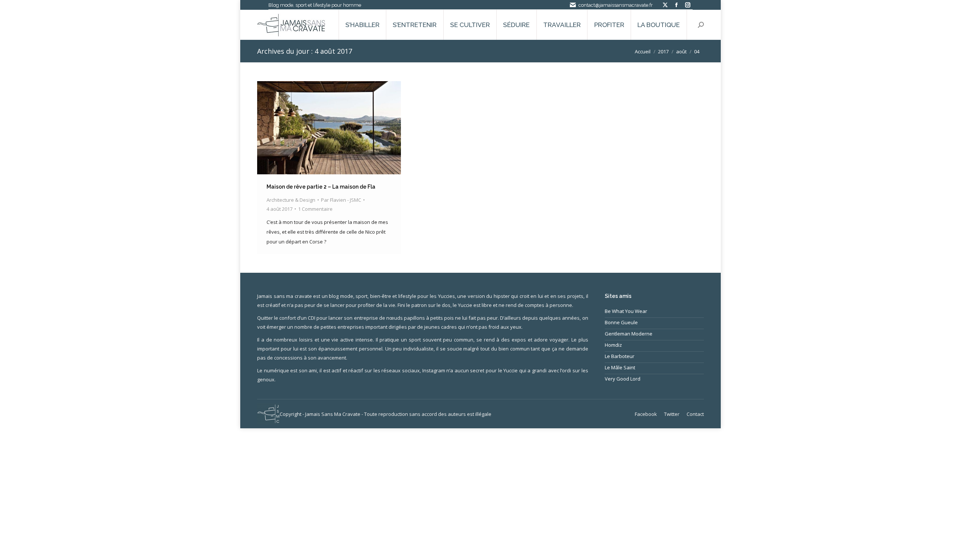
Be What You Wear (626, 311)
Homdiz (613, 345)
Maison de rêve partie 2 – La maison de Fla (321, 187)
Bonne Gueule (621, 322)
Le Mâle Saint (620, 367)
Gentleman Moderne (628, 333)
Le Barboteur (619, 356)
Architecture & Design (291, 199)
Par (341, 199)
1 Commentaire (315, 209)
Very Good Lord (622, 378)
